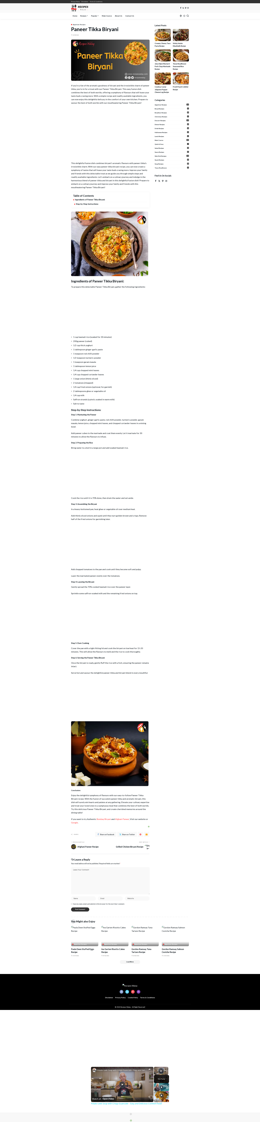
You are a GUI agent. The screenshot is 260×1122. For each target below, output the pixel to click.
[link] (94, 1070)
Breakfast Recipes (161, 113)
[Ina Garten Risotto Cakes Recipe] (115, 936)
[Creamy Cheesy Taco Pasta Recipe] (163, 35)
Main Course (159, 140)
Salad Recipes (159, 148)
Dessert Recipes (160, 120)
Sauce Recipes (159, 152)
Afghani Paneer (122, 819)
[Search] (187, 16)
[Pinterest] (185, 8)
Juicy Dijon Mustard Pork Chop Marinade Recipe (162, 66)
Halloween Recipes (161, 132)
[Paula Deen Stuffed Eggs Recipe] (84, 936)
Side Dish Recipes (160, 156)
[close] (131, 1114)
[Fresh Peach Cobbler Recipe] (181, 79)
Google (74, 822)
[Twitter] (183, 8)
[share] (149, 1069)
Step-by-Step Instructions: (87, 204)
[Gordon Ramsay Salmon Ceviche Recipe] (175, 936)
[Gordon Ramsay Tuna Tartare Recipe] (145, 936)
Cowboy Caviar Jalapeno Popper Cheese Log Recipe (162, 89)
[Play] (161, 1087)
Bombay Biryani (104, 819)
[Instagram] (188, 8)
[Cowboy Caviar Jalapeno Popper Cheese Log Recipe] (163, 79)
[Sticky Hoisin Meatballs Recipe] (181, 35)
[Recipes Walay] (79, 8)
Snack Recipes (159, 160)
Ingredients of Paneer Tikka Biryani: (90, 199)
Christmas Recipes (161, 117)
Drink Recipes (159, 128)
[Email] (146, 834)
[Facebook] (181, 8)
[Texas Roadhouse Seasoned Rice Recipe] (181, 55)
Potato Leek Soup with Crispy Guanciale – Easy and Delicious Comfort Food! (122, 1070)
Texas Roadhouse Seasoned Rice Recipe (179, 66)
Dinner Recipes (160, 124)
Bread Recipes (159, 109)
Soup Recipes (159, 164)
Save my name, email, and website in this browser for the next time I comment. (99, 904)
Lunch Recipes (159, 136)
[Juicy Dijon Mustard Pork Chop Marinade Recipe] (163, 55)
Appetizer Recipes (79, 24)
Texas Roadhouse (161, 168)
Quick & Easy (159, 144)
